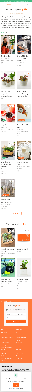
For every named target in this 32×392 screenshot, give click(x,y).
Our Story (3, 353)
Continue (16, 322)
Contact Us (18, 345)
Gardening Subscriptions (6, 345)
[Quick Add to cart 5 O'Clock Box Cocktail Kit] (13, 37)
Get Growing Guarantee (6, 358)
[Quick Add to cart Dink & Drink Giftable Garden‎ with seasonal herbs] (13, 261)
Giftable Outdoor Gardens (7, 335)
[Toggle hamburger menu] (30, 5)
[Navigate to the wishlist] (22, 5)
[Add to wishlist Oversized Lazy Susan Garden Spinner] (10, 143)
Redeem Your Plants (20, 335)
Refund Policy (19, 342)
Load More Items (16, 213)
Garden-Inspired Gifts (6, 342)
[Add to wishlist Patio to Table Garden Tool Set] (10, 181)
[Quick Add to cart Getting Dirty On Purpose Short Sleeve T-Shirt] (28, 37)
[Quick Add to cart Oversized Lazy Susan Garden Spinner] (13, 143)
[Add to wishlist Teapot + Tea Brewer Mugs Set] (10, 106)
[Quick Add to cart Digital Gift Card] (28, 230)
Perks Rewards (19, 355)
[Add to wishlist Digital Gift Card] (25, 230)
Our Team (3, 355)
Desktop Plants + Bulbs (6, 340)
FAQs (17, 332)
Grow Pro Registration (21, 337)
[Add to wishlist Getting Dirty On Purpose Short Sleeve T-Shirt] (25, 37)
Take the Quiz (4, 332)
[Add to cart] (13, 73)
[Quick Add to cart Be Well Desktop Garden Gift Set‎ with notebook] (28, 261)
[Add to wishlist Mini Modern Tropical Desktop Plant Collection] (10, 73)
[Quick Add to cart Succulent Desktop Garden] (13, 230)
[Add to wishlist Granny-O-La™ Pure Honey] (25, 106)
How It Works (19, 353)
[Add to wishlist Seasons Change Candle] (25, 143)
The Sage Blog (19, 358)
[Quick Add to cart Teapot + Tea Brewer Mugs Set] (13, 106)
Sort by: (3, 33)
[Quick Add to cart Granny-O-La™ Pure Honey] (28, 106)
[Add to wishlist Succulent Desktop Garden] (10, 230)
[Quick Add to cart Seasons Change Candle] (28, 143)
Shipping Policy (19, 340)
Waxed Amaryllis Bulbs (6, 347)
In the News (4, 360)
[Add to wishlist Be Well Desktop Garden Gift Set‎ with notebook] (25, 261)
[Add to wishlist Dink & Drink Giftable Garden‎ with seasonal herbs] (10, 261)
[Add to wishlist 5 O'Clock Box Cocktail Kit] (10, 37)
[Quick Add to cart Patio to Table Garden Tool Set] (13, 181)
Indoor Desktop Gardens (7, 337)
